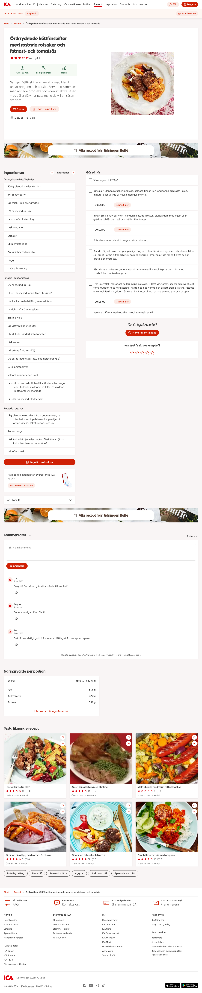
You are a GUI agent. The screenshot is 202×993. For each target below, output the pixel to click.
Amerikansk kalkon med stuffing (89, 786)
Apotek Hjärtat (11, 933)
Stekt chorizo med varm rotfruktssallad (159, 786)
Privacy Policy (111, 655)
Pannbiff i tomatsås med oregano (156, 855)
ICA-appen (9, 951)
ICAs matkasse (72, 4)
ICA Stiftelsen (158, 920)
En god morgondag (161, 924)
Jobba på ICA (108, 955)
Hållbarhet (158, 914)
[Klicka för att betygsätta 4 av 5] (147, 352)
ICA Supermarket (110, 933)
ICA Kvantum (108, 937)
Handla (8, 914)
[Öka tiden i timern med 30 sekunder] (108, 205)
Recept (98, 4)
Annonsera (107, 951)
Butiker (87, 4)
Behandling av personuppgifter (167, 951)
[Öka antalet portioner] (73, 173)
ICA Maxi (106, 942)
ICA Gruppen (108, 924)
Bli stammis (58, 920)
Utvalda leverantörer (112, 946)
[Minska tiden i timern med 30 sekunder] (91, 205)
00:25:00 (100, 204)
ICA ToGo (8, 959)
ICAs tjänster (11, 945)
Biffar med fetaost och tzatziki (88, 855)
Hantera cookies (160, 954)
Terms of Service (128, 655)
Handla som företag (13, 937)
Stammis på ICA (62, 914)
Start (6, 23)
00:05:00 (100, 301)
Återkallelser (158, 942)
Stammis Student (61, 924)
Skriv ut (19, 117)
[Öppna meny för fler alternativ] (62, 743)
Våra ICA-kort (59, 937)
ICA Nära (106, 929)
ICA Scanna (9, 955)
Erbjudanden (40, 4)
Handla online (23, 4)
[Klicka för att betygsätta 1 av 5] (132, 352)
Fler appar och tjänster (15, 964)
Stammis (125, 4)
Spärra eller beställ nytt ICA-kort (167, 946)
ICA (104, 914)
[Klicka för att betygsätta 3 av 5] (142, 352)
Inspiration (111, 4)
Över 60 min (22, 72)
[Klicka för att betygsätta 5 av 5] (152, 352)
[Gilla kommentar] (16, 592)
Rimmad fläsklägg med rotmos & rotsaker (29, 855)
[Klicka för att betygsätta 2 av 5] (137, 352)
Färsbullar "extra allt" (18, 786)
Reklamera (157, 937)
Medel (64, 72)
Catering (56, 4)
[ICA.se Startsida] (7, 4)
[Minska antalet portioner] (52, 173)
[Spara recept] (62, 737)
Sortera (191, 536)
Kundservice (140, 4)
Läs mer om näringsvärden (49, 711)
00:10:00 (100, 229)
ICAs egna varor (110, 920)
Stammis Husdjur (61, 929)
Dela (32, 117)
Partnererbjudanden (63, 933)
